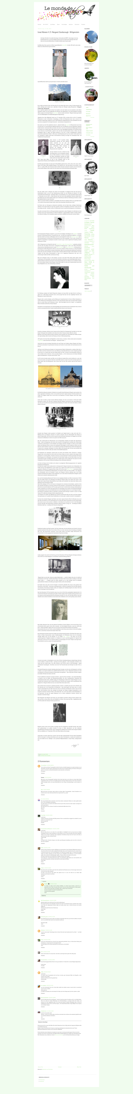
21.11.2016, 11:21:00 (50, 1011)
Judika (42, 972)
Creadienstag (91, 228)
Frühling (92, 234)
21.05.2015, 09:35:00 (45, 799)
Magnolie (86, 254)
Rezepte (86, 269)
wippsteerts (88, 115)
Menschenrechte (88, 257)
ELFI (42, 951)
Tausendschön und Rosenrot (46, 828)
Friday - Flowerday (89, 233)
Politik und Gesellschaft (89, 267)
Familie (92, 230)
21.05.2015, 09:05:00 (46, 789)
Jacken (93, 242)
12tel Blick (92, 221)
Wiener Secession (59, 247)
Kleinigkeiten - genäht (89, 249)
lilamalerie (88, 113)
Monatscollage (88, 259)
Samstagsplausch (88, 270)
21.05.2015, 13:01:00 (47, 868)
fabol (42, 847)
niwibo (87, 107)
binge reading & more (89, 128)
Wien (49, 755)
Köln (93, 251)
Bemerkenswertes (88, 225)
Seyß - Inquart (66, 636)
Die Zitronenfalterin (45, 900)
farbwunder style (89, 132)
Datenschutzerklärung (59, 1034)
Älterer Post (79, 1067)
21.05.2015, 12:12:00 (47, 847)
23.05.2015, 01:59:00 (51, 959)
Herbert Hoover (70, 469)
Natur (86, 262)
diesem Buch (55, 113)
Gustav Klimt (64, 45)
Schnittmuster (87, 272)
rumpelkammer (89, 109)
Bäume (58, 24)
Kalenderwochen (89, 244)
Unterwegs (87, 276)
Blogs (93, 225)
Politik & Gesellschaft (89, 263)
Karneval (86, 246)
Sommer (92, 272)
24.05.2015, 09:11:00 (47, 972)
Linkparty (87, 253)
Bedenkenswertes (88, 224)
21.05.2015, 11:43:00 (56, 828)
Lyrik (93, 253)
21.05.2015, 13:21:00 (53, 883)
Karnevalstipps (64, 24)
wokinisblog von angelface (89, 125)
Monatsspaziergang (88, 260)
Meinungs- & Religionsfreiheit (89, 255)
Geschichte (87, 236)
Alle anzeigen (92, 117)
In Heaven (91, 241)
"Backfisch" (75, 233)
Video (93, 276)
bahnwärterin (43, 1011)
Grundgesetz (92, 238)
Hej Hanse (43, 930)
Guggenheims (40, 340)
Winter (86, 279)
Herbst (86, 240)
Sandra (42, 868)
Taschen (86, 275)
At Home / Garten (89, 222)
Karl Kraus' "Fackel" (74, 236)
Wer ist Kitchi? (45, 24)
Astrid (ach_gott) (44, 916)
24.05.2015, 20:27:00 (49, 985)
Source (60, 77)
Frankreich (87, 232)
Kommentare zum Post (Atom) (47, 1069)
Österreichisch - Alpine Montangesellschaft (64, 244)
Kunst (48, 755)
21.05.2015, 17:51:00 (51, 916)
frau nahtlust (43, 765)
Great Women (52, 24)
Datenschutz (77, 24)
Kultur (46, 755)
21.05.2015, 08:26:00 (47, 777)
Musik (93, 260)
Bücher (86, 228)
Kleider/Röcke (87, 247)
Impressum (71, 24)
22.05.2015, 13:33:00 (46, 951)
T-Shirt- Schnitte (89, 273)
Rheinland (92, 269)
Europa (86, 230)
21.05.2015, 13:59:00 (52, 900)
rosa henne (88, 135)
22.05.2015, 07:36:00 (47, 939)
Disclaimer (83, 24)
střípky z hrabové (89, 130)
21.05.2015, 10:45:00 (49, 815)
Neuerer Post (40, 1067)
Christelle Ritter (44, 959)
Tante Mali (43, 815)
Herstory (90, 240)
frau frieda (88, 111)
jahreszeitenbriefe (44, 997)
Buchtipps (86, 227)
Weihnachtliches (88, 278)
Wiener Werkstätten (69, 247)
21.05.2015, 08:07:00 (50, 765)
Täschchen (92, 275)
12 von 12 (87, 221)
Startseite (39, 24)
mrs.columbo (43, 985)
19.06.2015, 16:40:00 (52, 997)
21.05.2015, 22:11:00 (48, 930)
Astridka (46, 883)
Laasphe (67, 125)
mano (42, 939)
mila (42, 789)
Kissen (93, 246)
